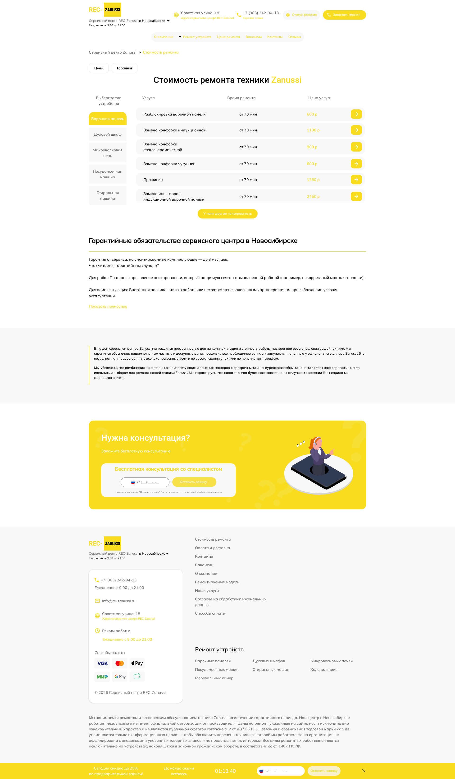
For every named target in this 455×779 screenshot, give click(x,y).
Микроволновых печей (331, 660)
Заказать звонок (346, 15)
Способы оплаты (210, 613)
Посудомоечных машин (217, 669)
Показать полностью (108, 306)
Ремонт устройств (197, 37)
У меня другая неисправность (227, 213)
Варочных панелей (213, 660)
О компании (163, 37)
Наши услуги (207, 590)
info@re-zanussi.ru (118, 600)
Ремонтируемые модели (217, 582)
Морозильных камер (214, 678)
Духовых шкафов (269, 660)
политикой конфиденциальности (203, 492)
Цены (98, 68)
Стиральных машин (271, 669)
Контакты (275, 37)
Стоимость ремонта (213, 539)
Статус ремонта (304, 15)
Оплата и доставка (212, 547)
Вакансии (254, 37)
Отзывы (294, 37)
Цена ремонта (228, 37)
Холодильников (325, 669)
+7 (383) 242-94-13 (261, 12)
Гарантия (124, 68)
